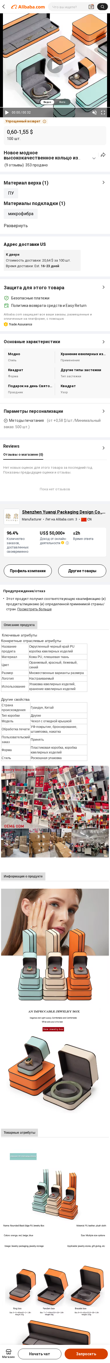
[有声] (94, 112)
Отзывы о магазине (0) (23, 454)
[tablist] (55, 102)
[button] (26, 121)
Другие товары (82, 571)
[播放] (7, 112)
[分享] (103, 155)
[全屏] (103, 112)
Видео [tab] (47, 102)
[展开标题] (94, 158)
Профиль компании (28, 571)
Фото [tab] (62, 102)
